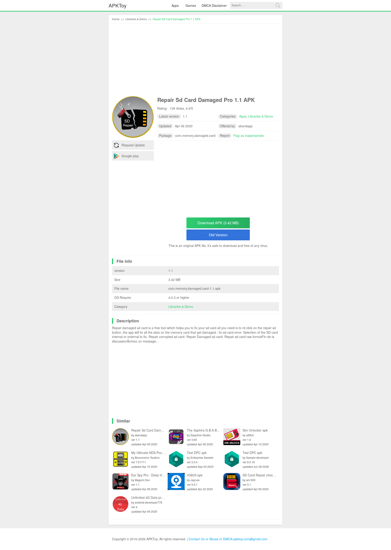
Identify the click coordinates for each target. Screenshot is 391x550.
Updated (165, 126)
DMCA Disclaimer (214, 5)
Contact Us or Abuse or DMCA (210, 539)
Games (191, 5)
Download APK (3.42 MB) (218, 222)
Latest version (169, 116)
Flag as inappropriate (248, 135)
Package (165, 135)
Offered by (227, 126)
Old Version (218, 234)
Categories (228, 116)
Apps (175, 5)
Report (225, 135)
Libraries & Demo (180, 306)
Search (277, 5)
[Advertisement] (195, 61)
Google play (130, 156)
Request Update (133, 145)
